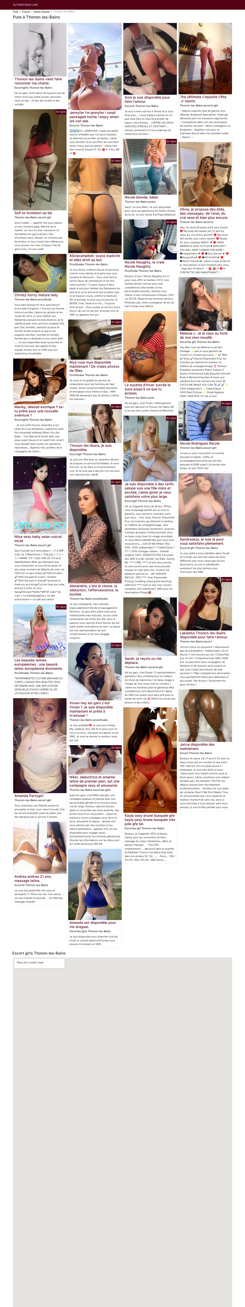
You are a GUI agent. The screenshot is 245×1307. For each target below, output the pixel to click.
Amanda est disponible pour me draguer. (93, 925)
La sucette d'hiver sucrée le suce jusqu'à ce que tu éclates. (147, 389)
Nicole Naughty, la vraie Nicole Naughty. (144, 264)
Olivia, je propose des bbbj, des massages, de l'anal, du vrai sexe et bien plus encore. (204, 213)
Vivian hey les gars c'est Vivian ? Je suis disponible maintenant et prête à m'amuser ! (91, 709)
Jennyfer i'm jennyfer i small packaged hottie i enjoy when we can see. (94, 117)
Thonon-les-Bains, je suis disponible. (91, 447)
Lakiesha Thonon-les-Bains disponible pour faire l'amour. (204, 635)
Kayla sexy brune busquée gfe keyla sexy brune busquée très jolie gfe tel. (150, 819)
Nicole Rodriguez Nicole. (200, 443)
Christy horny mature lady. (36, 295)
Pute (15, 11)
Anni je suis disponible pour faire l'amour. (147, 99)
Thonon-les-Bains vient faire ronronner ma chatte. (38, 81)
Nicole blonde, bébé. (142, 197)
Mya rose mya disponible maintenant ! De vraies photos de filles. (94, 366)
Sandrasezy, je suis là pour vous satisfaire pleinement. (202, 541)
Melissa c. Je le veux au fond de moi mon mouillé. (204, 335)
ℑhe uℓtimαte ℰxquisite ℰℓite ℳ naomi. (203, 99)
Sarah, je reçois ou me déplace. (143, 660)
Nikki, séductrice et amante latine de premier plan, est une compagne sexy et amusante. (95, 781)
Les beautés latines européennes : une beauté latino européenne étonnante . (39, 664)
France (26, 11)
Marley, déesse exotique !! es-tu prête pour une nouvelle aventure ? (39, 411)
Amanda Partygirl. (29, 796)
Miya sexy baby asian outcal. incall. (38, 539)
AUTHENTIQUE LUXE (25, 4)
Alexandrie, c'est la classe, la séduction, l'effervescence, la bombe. (94, 590)
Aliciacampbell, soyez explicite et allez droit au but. (95, 258)
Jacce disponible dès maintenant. (197, 746)
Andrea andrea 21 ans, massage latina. (33, 878)
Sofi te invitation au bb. (33, 213)
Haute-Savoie (42, 11)
